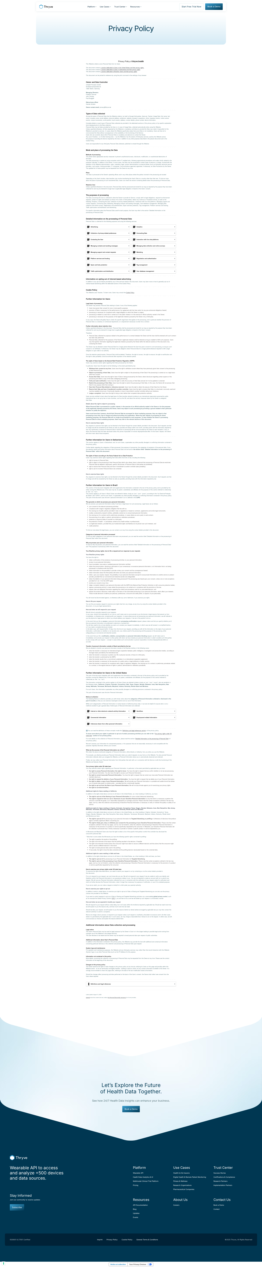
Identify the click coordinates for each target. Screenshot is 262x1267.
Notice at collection (118, 1264)
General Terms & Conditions (147, 1240)
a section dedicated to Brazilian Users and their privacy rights (119, 71)
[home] (46, 7)
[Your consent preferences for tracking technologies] (4, 1263)
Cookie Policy (130, 292)
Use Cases (181, 1168)
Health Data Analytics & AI (143, 1177)
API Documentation (140, 1205)
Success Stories (219, 1173)
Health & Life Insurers (181, 1173)
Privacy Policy (112, 1240)
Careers (176, 1205)
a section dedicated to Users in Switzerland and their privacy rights (120, 70)
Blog (134, 1209)
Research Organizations (182, 1185)
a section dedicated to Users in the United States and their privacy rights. (122, 68)
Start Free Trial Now (191, 6)
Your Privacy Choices (137, 1264)
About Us (180, 1200)
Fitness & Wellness (180, 1181)
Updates (136, 1213)
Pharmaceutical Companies (183, 1189)
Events (135, 1217)
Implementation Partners (222, 1185)
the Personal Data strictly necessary (117, 997)
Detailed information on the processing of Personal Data (151, 739)
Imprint (99, 1240)
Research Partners (220, 1181)
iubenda (88, 997)
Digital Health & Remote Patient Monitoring (189, 1177)
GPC (113, 898)
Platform (139, 1168)
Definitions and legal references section (134, 730)
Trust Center (223, 1168)
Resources (141, 1200)
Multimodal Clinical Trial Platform (145, 1181)
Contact (216, 1209)
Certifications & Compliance (224, 1177)
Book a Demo (213, 6)
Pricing (135, 1185)
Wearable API (138, 1173)
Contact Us (222, 1200)
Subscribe (17, 1207)
